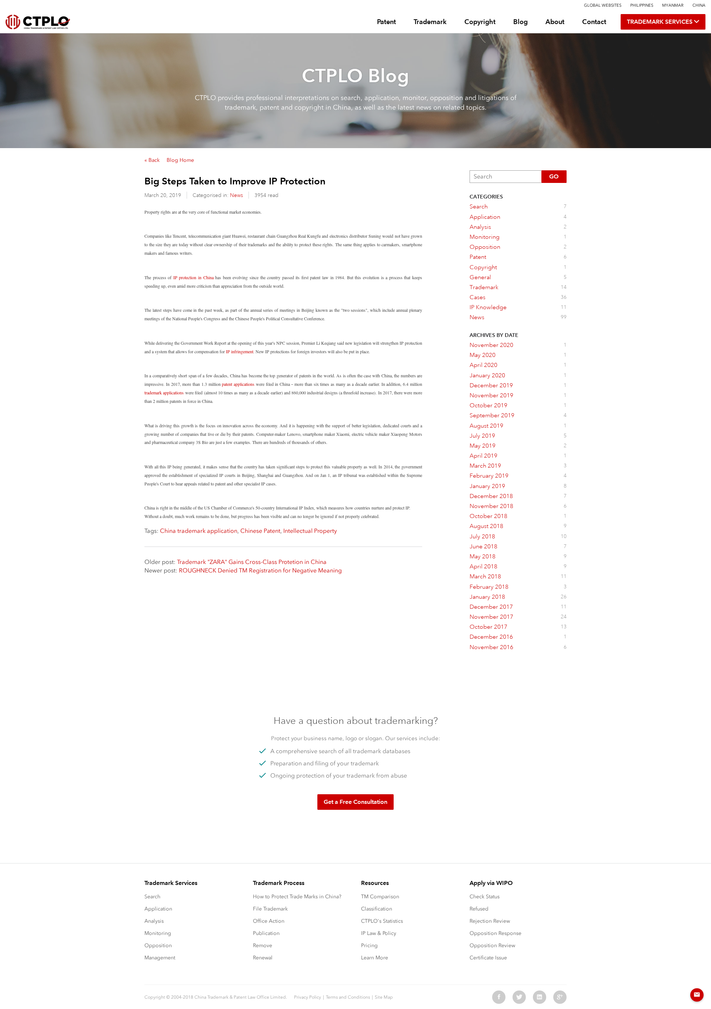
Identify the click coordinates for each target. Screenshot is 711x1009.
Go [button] (554, 176)
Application (158, 909)
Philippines (641, 5)
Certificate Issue (488, 958)
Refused (479, 909)
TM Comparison (380, 896)
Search (152, 896)
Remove (262, 945)
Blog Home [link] (180, 160)
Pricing (369, 945)
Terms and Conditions (348, 997)
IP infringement (239, 351)
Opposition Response (495, 933)
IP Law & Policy (378, 933)
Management (159, 958)
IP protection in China (193, 277)
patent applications (238, 384)
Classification (376, 909)
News (236, 195)
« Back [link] (152, 160)
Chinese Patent (260, 530)
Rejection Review (490, 921)
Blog (520, 22)
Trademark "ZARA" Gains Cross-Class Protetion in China (252, 561)
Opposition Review (492, 945)
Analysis (154, 921)
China (698, 5)
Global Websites (602, 5)
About (554, 22)
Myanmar (673, 5)
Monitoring (157, 933)
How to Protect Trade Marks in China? (297, 896)
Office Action (268, 921)
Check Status (485, 896)
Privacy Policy (307, 997)
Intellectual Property (310, 530)
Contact (594, 22)
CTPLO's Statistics (382, 921)
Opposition (158, 945)
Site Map (384, 997)
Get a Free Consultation (355, 801)
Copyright (479, 22)
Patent (386, 22)
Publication (266, 933)
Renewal (263, 958)
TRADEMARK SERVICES (660, 21)
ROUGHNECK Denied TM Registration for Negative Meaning (260, 570)
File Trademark (270, 909)
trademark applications (164, 392)
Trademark (430, 22)
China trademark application (198, 530)
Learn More (374, 958)
